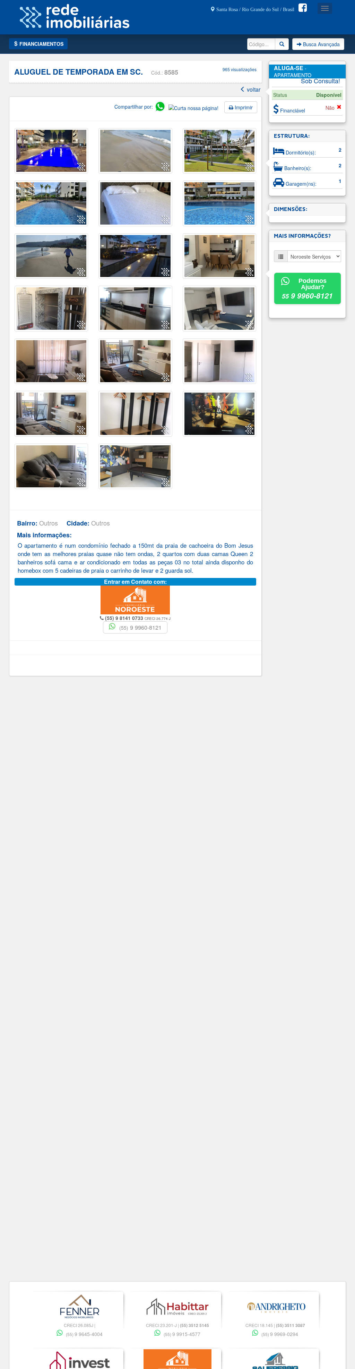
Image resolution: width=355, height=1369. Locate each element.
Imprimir (243, 107)
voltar (252, 89)
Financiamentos (40, 43)
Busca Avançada (321, 44)
